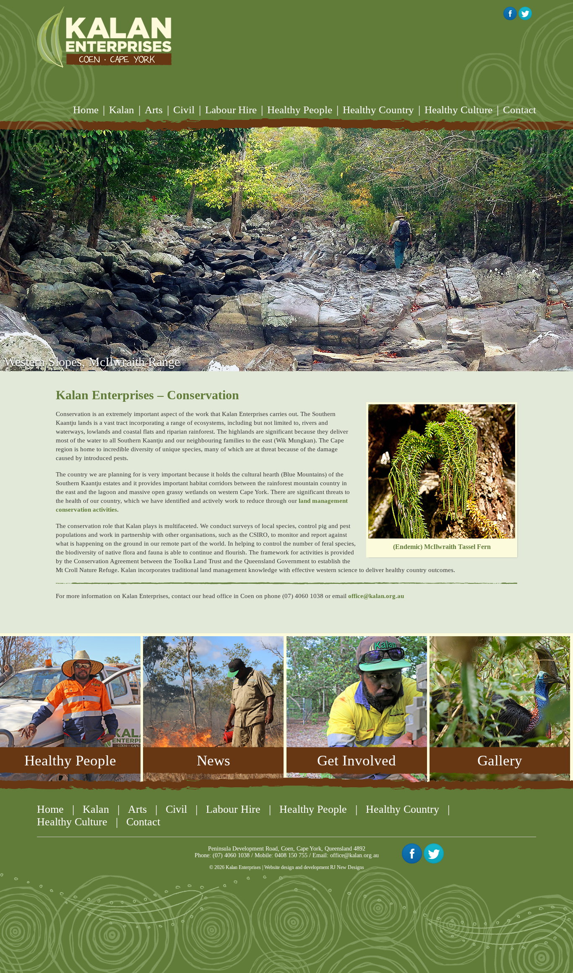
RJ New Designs (347, 867)
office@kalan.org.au (376, 596)
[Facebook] (412, 861)
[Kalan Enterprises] (104, 37)
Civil (184, 109)
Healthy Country (378, 109)
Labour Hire (231, 109)
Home (86, 109)
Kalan (121, 109)
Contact (519, 109)
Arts (154, 109)
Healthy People (299, 109)
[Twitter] (434, 861)
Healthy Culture (458, 109)
